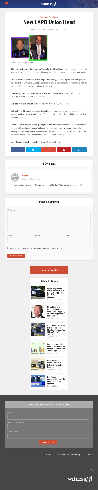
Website (66, 235)
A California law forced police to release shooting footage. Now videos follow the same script (56, 330)
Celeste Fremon (51, 29)
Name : (10, 413)
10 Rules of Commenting (68, 454)
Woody (25, 175)
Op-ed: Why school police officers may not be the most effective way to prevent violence (56, 293)
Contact (89, 454)
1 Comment (63, 29)
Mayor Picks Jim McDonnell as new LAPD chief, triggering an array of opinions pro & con (56, 311)
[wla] (49, 3)
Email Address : (13, 432)
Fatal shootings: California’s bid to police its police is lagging (54, 364)
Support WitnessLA (49, 269)
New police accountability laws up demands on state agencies (56, 380)
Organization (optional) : (16, 422)
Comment (11, 210)
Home (48, 454)
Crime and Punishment (49, 17)
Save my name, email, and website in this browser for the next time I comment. (40, 248)
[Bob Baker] (20, 47)
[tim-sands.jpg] (38, 47)
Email (37, 235)
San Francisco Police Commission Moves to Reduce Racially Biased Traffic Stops (56, 347)
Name (9, 235)
